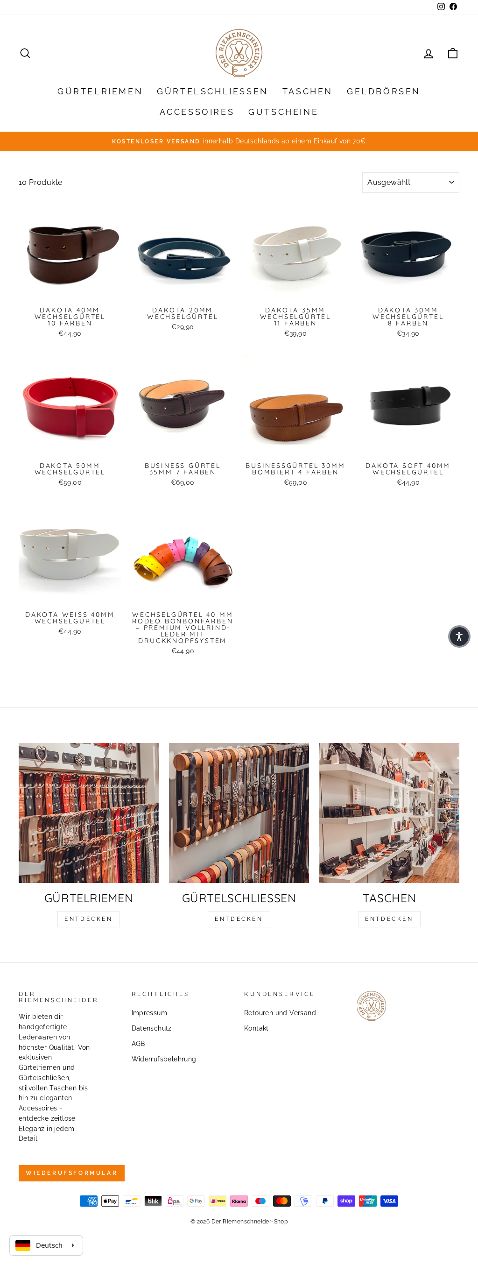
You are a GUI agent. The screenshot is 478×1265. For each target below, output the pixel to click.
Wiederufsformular (72, 1173)
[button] (459, 636)
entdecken (88, 919)
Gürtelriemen (100, 91)
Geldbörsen (384, 91)
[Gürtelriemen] (89, 813)
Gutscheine (283, 112)
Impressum (150, 1013)
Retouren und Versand (280, 1013)
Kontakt (256, 1028)
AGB (138, 1043)
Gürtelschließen (212, 91)
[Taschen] (389, 813)
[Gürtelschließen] (239, 813)
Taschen (307, 91)
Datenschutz (152, 1028)
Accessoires (197, 112)
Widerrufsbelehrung (164, 1059)
